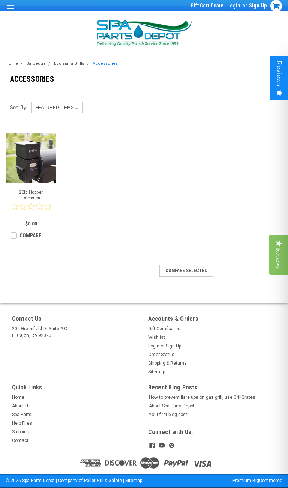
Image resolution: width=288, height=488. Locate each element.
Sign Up (258, 6)
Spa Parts (22, 414)
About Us (21, 406)
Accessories (105, 63)
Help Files (22, 423)
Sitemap (156, 371)
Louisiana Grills (69, 63)
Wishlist (156, 337)
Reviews (279, 74)
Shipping (20, 431)
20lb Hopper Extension (31, 195)
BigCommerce (267, 480)
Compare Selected (186, 270)
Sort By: (19, 107)
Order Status (161, 354)
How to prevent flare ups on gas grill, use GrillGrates (202, 397)
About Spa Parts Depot (172, 406)
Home (12, 63)
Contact (20, 440)
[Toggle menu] (10, 10)
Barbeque (36, 63)
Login (233, 6)
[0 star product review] (31, 211)
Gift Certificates (164, 328)
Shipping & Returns (167, 363)
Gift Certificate (207, 6)
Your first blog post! (168, 414)
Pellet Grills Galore (103, 480)
